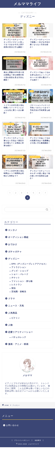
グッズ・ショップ (19, 271)
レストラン (16, 285)
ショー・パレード (19, 274)
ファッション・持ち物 (22, 281)
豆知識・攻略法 (18, 291)
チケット (15, 278)
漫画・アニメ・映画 (18, 344)
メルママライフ (27, 3)
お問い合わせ (12, 425)
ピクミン (15, 318)
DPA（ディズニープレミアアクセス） (29, 264)
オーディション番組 (18, 237)
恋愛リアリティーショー (20, 332)
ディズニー (13, 258)
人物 (10, 325)
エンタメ (12, 230)
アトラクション (18, 267)
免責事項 (38, 440)
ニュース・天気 (16, 305)
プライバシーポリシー (22, 440)
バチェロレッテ (18, 337)
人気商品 (12, 313)
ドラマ (11, 298)
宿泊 (13, 288)
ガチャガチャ (15, 251)
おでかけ (12, 244)
